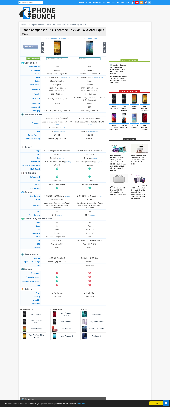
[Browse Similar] (59, 131)
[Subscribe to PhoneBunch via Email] (141, 3)
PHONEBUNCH (44, 13)
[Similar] (57, 124)
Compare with (26, 309)
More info (81, 403)
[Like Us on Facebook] (145, 3)
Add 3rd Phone (30, 47)
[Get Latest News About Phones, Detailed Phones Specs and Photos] (25, 13)
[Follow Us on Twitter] (149, 3)
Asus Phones (56, 309)
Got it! (158, 403)
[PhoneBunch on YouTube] (137, 3)
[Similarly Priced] (64, 77)
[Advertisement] (109, 13)
